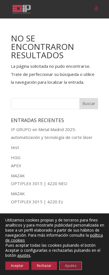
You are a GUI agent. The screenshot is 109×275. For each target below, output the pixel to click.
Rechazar (44, 265)
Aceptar (17, 265)
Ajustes (70, 265)
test (15, 147)
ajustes (23, 255)
